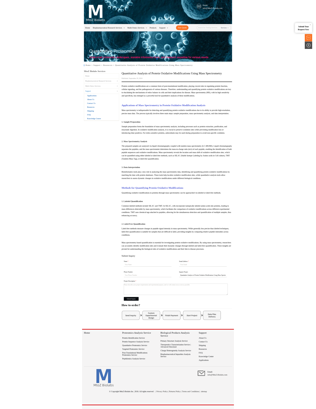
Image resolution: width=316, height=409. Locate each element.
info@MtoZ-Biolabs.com (212, 8)
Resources (90, 107)
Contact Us (91, 103)
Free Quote (182, 28)
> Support (96, 65)
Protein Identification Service (133, 338)
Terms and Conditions (190, 391)
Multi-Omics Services (92, 86)
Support (88, 91)
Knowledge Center (94, 119)
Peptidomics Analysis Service (133, 359)
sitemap (204, 391)
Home (88, 65)
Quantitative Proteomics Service (134, 345)
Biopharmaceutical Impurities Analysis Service (175, 355)
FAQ (89, 115)
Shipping (90, 111)
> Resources (107, 65)
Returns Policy (175, 391)
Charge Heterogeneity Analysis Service (175, 350)
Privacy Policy (162, 391)
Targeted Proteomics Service (133, 349)
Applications (92, 96)
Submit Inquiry (131, 299)
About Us (90, 99)
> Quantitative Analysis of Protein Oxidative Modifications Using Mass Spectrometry (153, 65)
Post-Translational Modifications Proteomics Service (134, 354)
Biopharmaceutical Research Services (98, 81)
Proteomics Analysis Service (136, 332)
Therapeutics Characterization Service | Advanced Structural (175, 346)
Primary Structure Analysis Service (174, 341)
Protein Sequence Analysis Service (135, 342)
